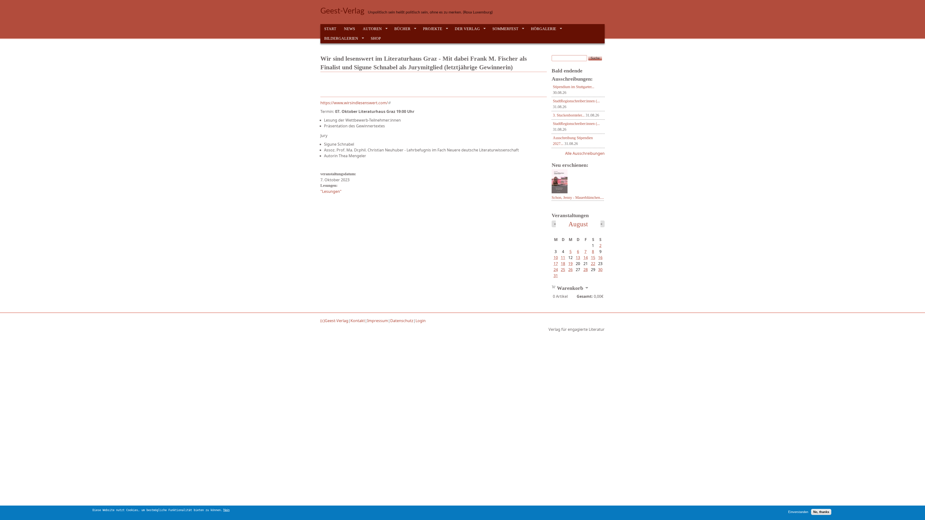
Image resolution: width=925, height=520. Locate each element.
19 (570, 263)
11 (563, 257)
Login (421, 320)
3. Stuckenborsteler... (569, 115)
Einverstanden (798, 512)
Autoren (370, 29)
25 (563, 269)
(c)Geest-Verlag (334, 320)
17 (556, 263)
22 (593, 263)
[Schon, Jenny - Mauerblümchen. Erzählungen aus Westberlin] (560, 192)
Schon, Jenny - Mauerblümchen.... (578, 197)
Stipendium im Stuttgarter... (573, 87)
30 (600, 269)
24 (556, 269)
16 (600, 257)
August (578, 224)
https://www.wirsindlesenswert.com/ (355, 102)
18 (563, 263)
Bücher (400, 29)
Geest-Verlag (342, 11)
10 (556, 257)
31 (556, 275)
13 (578, 257)
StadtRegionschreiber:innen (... (576, 101)
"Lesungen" (331, 191)
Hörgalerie (541, 29)
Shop (376, 38)
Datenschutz (401, 320)
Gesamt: (585, 296)
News (349, 29)
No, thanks (821, 512)
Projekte (430, 29)
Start (330, 29)
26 (570, 269)
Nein (226, 510)
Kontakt (357, 320)
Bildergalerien (339, 38)
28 (585, 269)
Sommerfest (503, 29)
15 (593, 257)
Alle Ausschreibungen (585, 153)
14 (585, 257)
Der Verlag (465, 29)
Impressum (377, 320)
